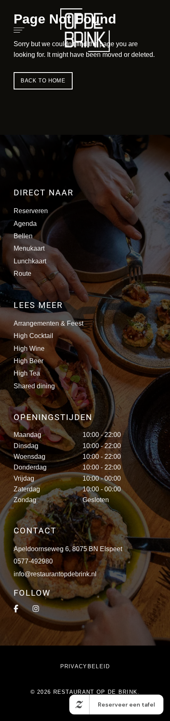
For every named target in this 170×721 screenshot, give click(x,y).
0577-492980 (33, 561)
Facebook (16, 609)
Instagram (36, 609)
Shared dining (34, 386)
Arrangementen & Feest (48, 323)
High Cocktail (33, 335)
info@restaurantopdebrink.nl (55, 574)
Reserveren (31, 210)
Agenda (25, 223)
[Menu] (17, 30)
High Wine (29, 348)
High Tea (27, 373)
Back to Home (43, 81)
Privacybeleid (85, 666)
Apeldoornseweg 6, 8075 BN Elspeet (68, 548)
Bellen (23, 236)
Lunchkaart (30, 261)
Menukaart (29, 248)
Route (22, 273)
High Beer (28, 360)
